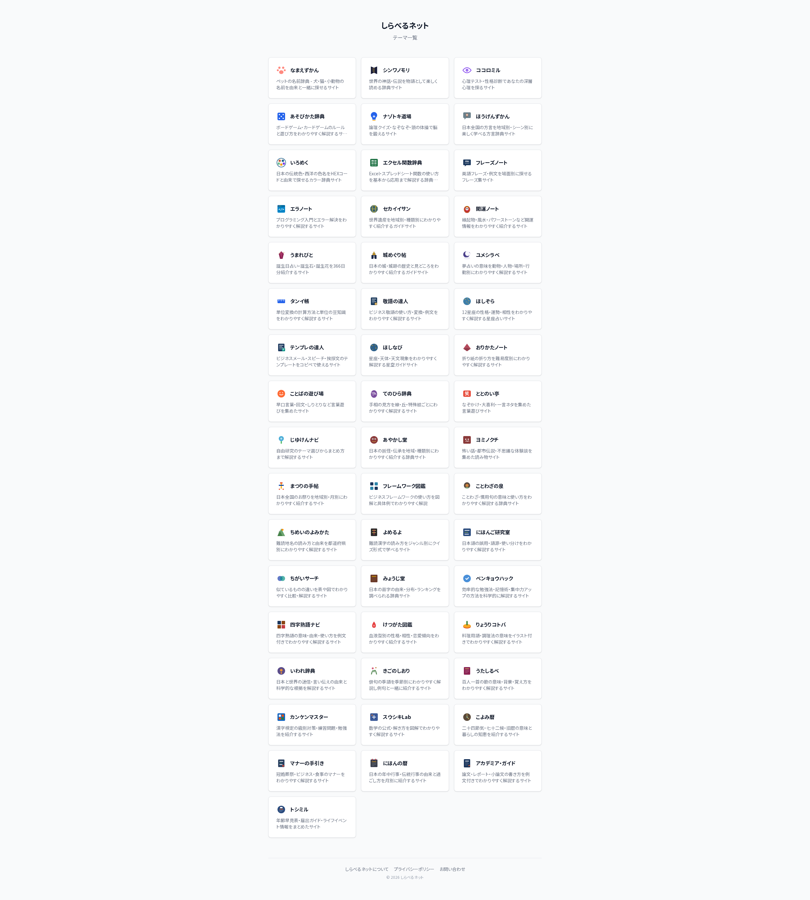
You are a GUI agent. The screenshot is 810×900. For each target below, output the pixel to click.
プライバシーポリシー (414, 869)
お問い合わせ (452, 869)
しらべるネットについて (367, 869)
